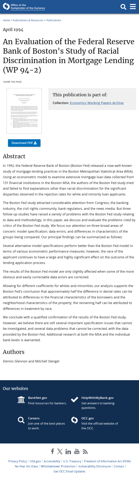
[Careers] (23, 420)
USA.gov (35, 461)
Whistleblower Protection (58, 466)
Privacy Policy (17, 461)
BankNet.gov (37, 398)
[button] (123, 7)
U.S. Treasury (72, 461)
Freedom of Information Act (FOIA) (107, 461)
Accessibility (52, 461)
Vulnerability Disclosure (94, 466)
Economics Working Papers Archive (97, 103)
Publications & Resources (28, 20)
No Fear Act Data (26, 466)
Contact (119, 466)
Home (6, 20)
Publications (53, 20)
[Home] (76, 399)
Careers (33, 418)
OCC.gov (87, 418)
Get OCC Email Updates (69, 471)
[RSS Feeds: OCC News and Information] (85, 452)
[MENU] (133, 7)
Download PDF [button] (22, 143)
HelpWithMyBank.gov (97, 398)
